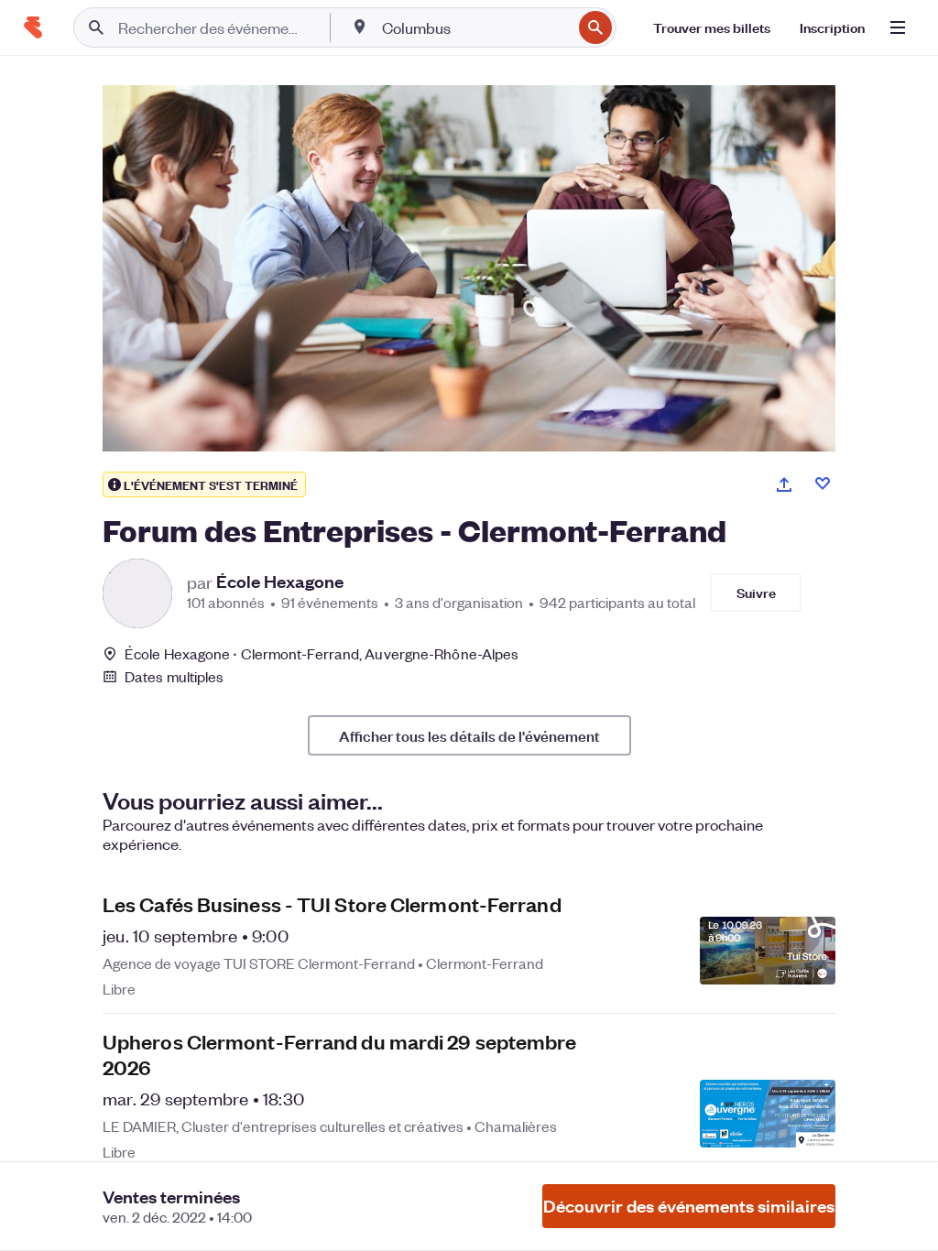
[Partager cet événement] (784, 484)
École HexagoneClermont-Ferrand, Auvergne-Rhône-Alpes (321, 653)
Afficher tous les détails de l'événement (469, 735)
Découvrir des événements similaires (688, 1205)
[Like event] (822, 483)
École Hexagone (280, 581)
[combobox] (475, 27)
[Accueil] (33, 27)
